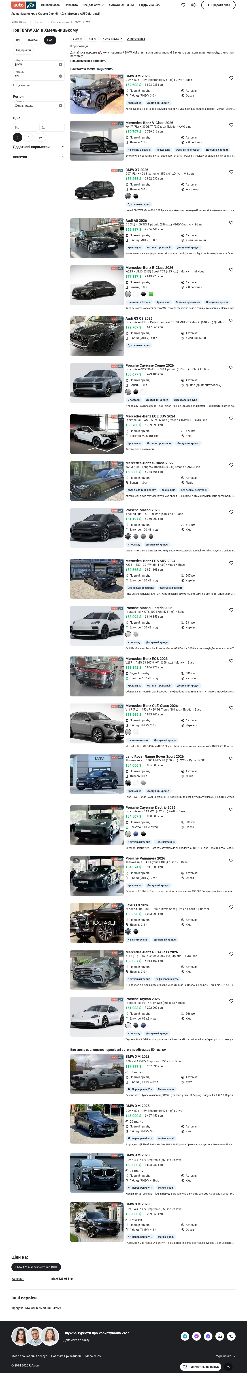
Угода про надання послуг (29, 1356)
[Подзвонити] (231, 1336)
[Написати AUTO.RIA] (219, 1336)
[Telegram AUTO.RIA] (185, 1336)
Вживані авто (50, 5)
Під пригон (23, 50)
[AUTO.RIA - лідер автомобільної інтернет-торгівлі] (23, 5)
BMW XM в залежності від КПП (36, 1267)
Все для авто (92, 5)
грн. (40, 137)
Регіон (18, 96)
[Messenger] (196, 1336)
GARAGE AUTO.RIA (121, 5)
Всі (18, 40)
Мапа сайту (93, 1356)
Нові (50, 40)
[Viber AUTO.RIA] (208, 1336)
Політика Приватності (66, 1356)
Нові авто (71, 5)
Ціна (16, 118)
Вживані (33, 40)
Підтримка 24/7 (150, 5)
